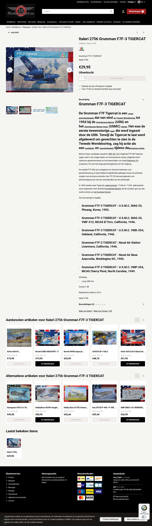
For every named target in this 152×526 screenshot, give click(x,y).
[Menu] (148, 505)
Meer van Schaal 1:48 (103, 311)
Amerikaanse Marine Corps (96, 127)
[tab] (112, 99)
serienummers (111, 185)
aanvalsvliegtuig (107, 148)
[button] (141, 2)
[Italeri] (81, 50)
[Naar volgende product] (143, 32)
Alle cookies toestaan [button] (136, 519)
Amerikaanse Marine (105, 122)
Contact (123, 2)
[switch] (144, 517)
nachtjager (89, 148)
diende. (124, 127)
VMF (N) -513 (113, 154)
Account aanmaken (111, 2)
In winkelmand (47, 364)
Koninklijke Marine (113, 189)
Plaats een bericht (121, 497)
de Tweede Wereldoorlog (124, 118)
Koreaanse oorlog (136, 148)
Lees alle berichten (122, 499)
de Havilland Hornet (102, 192)
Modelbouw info (83, 2)
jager (112, 131)
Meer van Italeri (85, 311)
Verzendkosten (96, 2)
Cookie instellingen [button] (111, 519)
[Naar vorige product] (137, 32)
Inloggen (131, 2)
